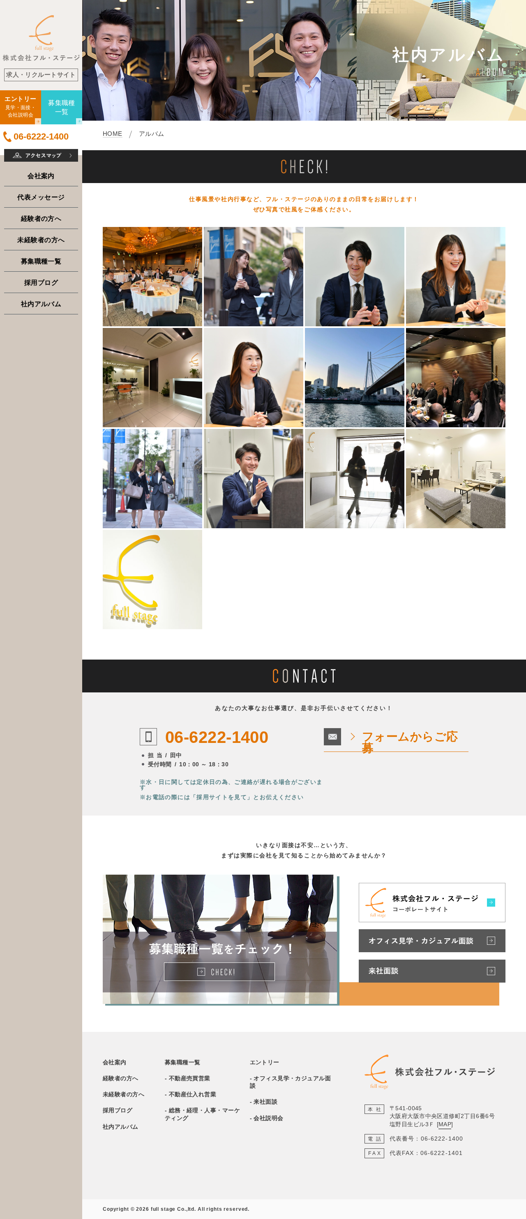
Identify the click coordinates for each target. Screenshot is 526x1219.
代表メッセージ (41, 197)
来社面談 (265, 1101)
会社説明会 (268, 1118)
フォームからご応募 (410, 742)
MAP (444, 1124)
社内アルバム (41, 303)
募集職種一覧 (41, 261)
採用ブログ (41, 282)
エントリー (264, 1062)
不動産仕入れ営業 (193, 1094)
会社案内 (41, 175)
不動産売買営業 (189, 1078)
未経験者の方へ (41, 239)
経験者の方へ (41, 218)
